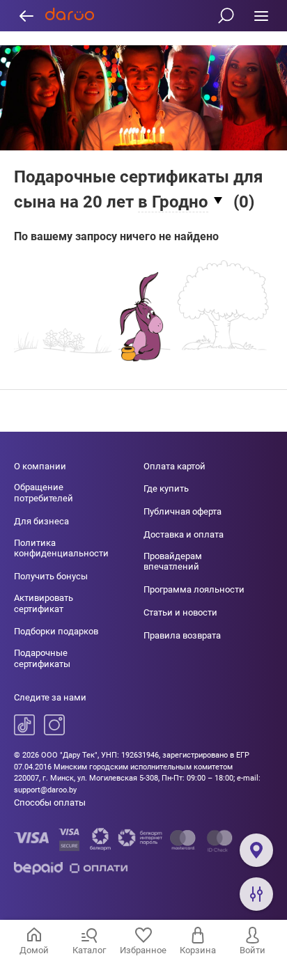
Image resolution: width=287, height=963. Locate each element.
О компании (40, 466)
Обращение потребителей (43, 492)
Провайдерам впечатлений (173, 561)
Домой (34, 950)
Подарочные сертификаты (42, 658)
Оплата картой (174, 466)
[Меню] (261, 15)
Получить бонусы (51, 576)
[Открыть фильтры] (256, 894)
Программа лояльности (194, 589)
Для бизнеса (41, 521)
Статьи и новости (180, 612)
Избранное (143, 950)
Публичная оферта (183, 511)
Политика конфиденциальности (61, 548)
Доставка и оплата (184, 534)
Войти (252, 950)
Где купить (166, 488)
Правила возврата (182, 635)
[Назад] (26, 15)
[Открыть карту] (256, 850)
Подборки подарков (56, 631)
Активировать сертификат (43, 603)
